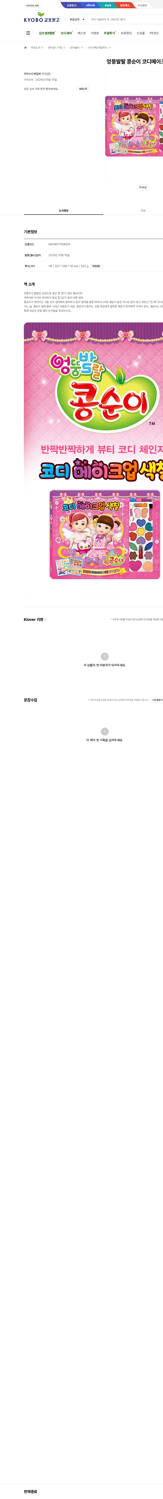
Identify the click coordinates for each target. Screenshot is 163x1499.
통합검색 (74, 19)
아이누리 (28, 79)
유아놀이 (74, 47)
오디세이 (66, 33)
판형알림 (96, 266)
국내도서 (35, 47)
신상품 (141, 33)
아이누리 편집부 (32, 73)
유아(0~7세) (55, 47)
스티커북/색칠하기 (97, 47)
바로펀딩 (126, 33)
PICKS (154, 33)
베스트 (82, 33)
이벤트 (95, 33)
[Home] (25, 47)
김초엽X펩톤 (47, 33)
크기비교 (143, 187)
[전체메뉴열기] (28, 33)
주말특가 (109, 33)
